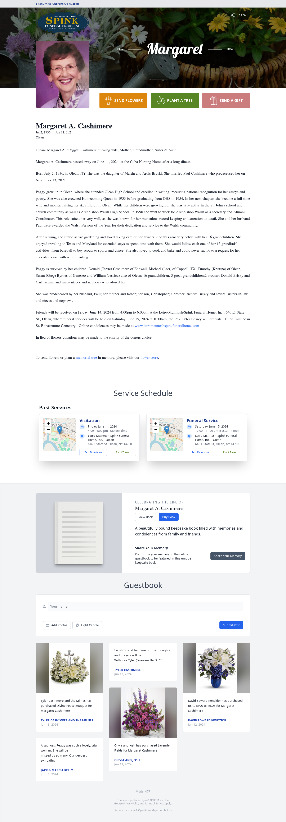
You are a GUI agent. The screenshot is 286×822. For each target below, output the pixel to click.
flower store (149, 357)
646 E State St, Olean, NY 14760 (110, 444)
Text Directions (93, 452)
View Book (146, 517)
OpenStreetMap (147, 810)
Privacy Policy (131, 803)
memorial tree (86, 357)
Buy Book (168, 517)
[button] (59, 430)
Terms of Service (154, 803)
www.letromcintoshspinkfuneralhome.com (167, 325)
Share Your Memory (228, 556)
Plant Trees (122, 452)
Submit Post (231, 625)
